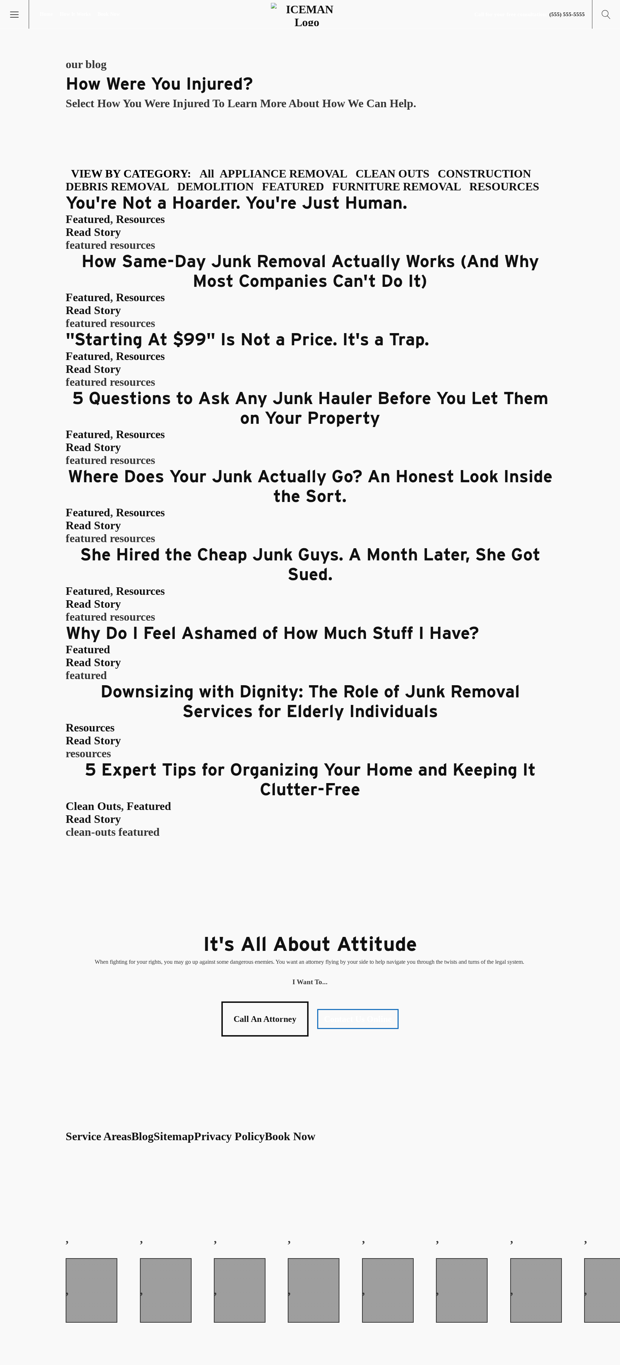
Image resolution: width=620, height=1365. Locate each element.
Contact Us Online (358, 1019)
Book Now (109, 14)
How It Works (75, 14)
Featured (88, 219)
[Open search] (606, 14)
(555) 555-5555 (567, 14)
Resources (140, 219)
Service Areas (98, 1136)
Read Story (93, 232)
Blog (142, 1136)
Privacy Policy (229, 1136)
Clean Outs (93, 806)
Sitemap (174, 1136)
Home (46, 14)
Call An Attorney (265, 1019)
